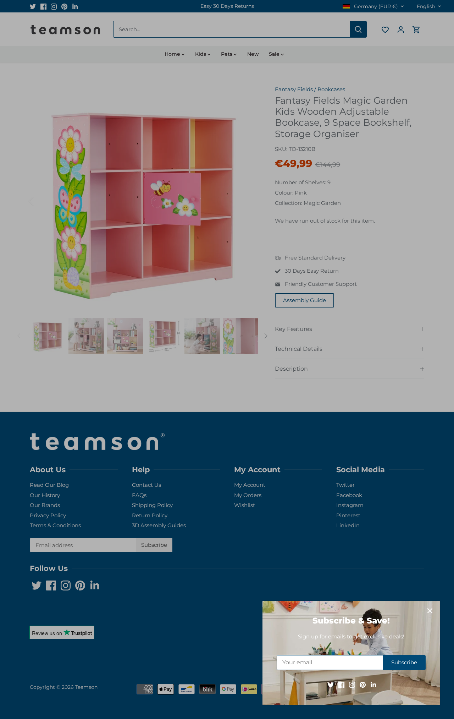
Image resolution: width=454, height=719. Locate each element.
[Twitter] (331, 684)
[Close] (430, 611)
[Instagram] (352, 684)
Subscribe (404, 662)
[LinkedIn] (373, 684)
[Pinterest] (363, 684)
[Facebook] (341, 684)
